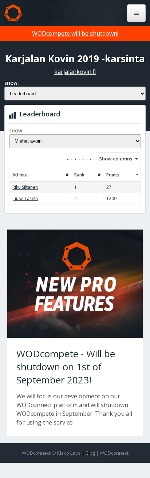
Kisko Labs (69, 453)
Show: (11, 83)
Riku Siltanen (25, 187)
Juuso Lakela (25, 198)
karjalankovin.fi (75, 72)
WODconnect (114, 453)
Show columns (113, 158)
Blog (90, 453)
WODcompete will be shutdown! (75, 33)
